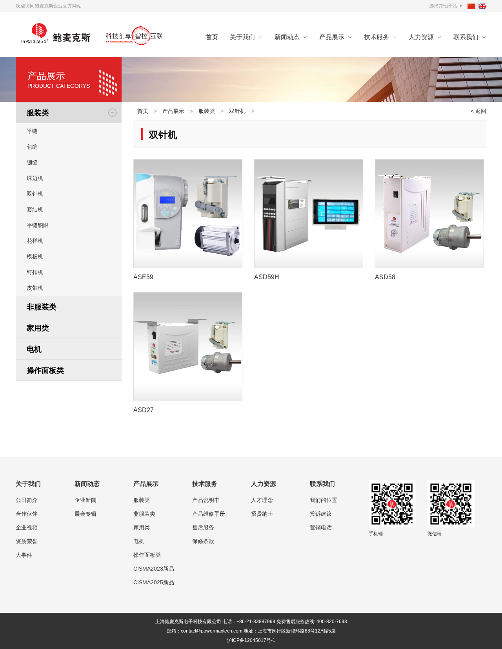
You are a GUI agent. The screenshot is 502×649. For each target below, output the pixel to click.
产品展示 (331, 37)
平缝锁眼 (38, 225)
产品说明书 (206, 500)
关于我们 (242, 37)
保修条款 (203, 541)
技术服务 (376, 37)
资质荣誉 (27, 541)
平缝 (32, 131)
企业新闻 (85, 500)
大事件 (24, 555)
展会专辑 (85, 514)
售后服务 (203, 527)
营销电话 (321, 527)
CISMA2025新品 (153, 582)
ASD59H (266, 277)
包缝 (32, 147)
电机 (138, 541)
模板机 (35, 256)
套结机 (35, 209)
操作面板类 (147, 555)
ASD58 (385, 277)
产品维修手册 (208, 514)
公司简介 (27, 500)
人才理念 (262, 500)
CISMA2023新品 (153, 568)
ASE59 (143, 277)
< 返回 (478, 111)
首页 (212, 37)
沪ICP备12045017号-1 (251, 640)
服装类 (206, 111)
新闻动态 (287, 37)
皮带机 (35, 288)
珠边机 (35, 178)
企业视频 (27, 527)
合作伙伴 (27, 514)
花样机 (35, 241)
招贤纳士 (262, 514)
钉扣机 (35, 272)
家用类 (141, 527)
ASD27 (143, 410)
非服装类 (144, 514)
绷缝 (32, 162)
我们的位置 (323, 500)
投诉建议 (321, 514)
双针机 (35, 194)
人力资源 (421, 37)
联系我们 (465, 37)
